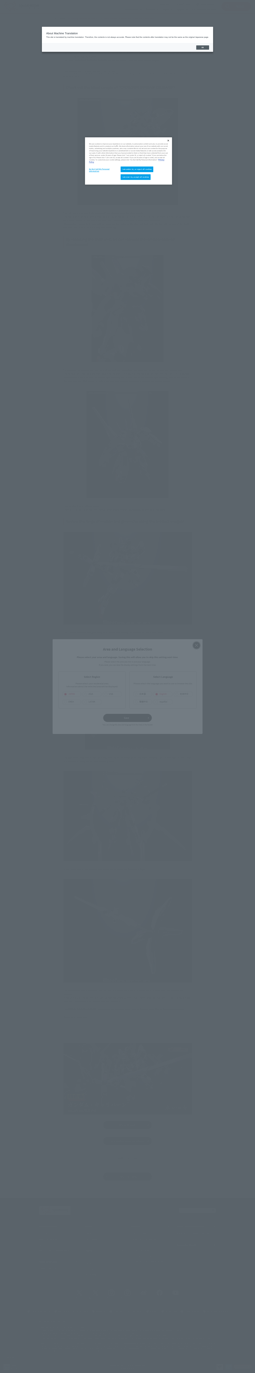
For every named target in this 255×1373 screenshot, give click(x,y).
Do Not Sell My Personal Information (99, 170)
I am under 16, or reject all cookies (137, 169)
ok (202, 47)
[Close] (168, 140)
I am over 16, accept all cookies (135, 177)
